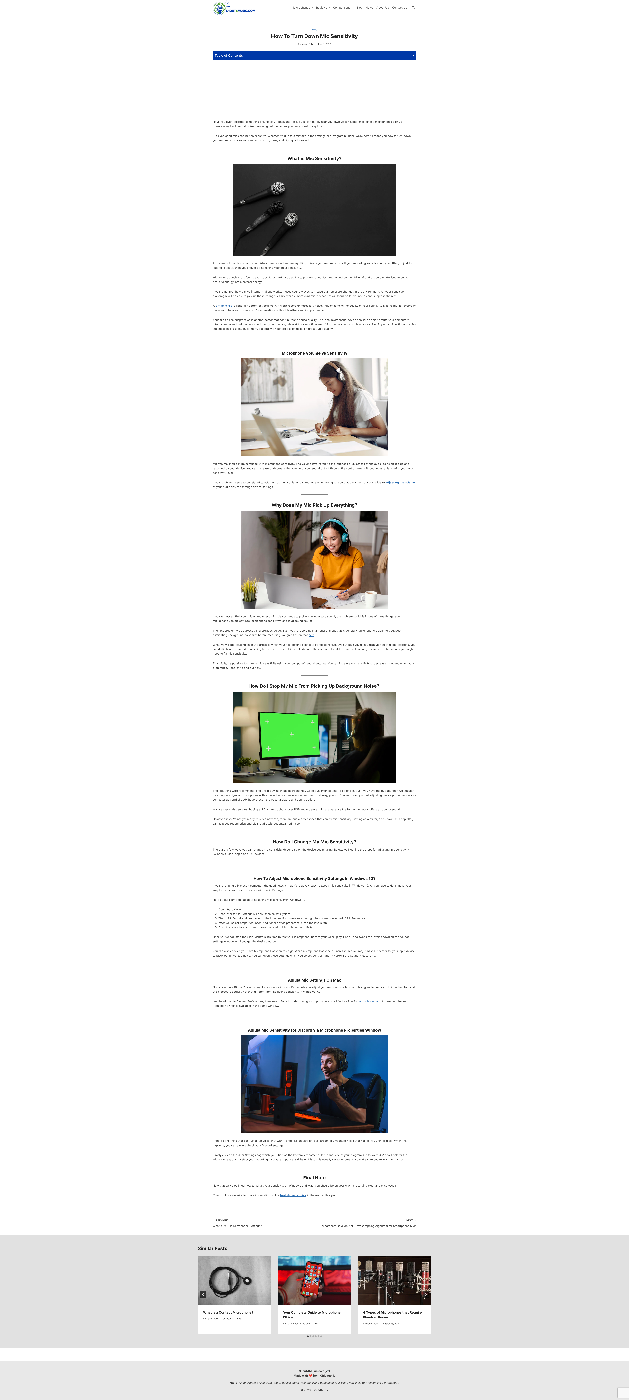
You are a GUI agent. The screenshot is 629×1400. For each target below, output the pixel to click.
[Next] (426, 1294)
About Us (382, 7)
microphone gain (369, 1001)
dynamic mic (224, 305)
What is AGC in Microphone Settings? (237, 1223)
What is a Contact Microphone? (228, 1312)
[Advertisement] (314, 86)
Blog (359, 7)
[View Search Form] (413, 7)
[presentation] (234, 1280)
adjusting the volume (400, 482)
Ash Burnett (292, 1323)
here (311, 635)
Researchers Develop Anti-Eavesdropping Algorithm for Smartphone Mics (368, 1223)
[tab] (308, 1336)
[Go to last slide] (203, 1294)
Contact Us (399, 7)
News (369, 7)
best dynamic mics (293, 1195)
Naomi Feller (307, 44)
